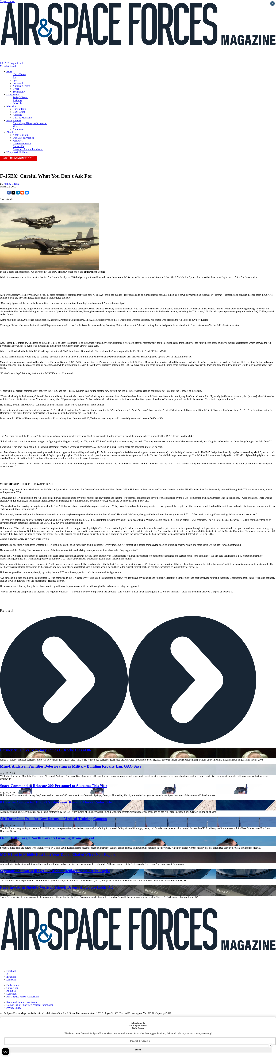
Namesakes (18, 129)
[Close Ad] (270, 1045)
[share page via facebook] (9, 193)
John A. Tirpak (11, 183)
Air (14, 77)
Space (16, 80)
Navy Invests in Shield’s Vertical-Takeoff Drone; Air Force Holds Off (56, 887)
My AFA (4, 66)
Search (19, 63)
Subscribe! (18, 103)
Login (13, 63)
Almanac (17, 114)
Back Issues (19, 111)
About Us (11, 132)
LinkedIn (11, 979)
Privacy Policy (13, 1007)
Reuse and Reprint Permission (28, 149)
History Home (13, 120)
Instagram (11, 976)
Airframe (17, 100)
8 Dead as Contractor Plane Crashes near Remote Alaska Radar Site (56, 802)
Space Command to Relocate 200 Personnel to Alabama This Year (53, 786)
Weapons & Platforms (17, 152)
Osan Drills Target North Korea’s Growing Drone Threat (47, 838)
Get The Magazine (22, 117)
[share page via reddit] (22, 193)
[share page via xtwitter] (13, 193)
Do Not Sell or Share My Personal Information (30, 1005)
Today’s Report (20, 97)
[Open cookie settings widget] (5, 1051)
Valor (15, 126)
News (9, 71)
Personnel (18, 83)
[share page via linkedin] (18, 193)
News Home (19, 74)
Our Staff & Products (23, 137)
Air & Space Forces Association (22, 996)
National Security (21, 86)
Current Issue (19, 109)
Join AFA (5, 63)
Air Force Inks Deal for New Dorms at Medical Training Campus (53, 819)
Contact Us (18, 146)
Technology (19, 91)
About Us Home (21, 135)
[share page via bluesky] (27, 193)
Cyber (16, 88)
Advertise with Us (22, 143)
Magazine (11, 106)
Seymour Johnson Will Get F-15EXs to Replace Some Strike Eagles (55, 871)
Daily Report (12, 94)
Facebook (11, 971)
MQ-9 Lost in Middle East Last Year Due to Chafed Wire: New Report (57, 854)
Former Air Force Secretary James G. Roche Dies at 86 (45, 750)
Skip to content (7, 1)
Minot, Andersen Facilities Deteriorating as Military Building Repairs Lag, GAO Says (70, 766)
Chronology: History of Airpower (30, 123)
